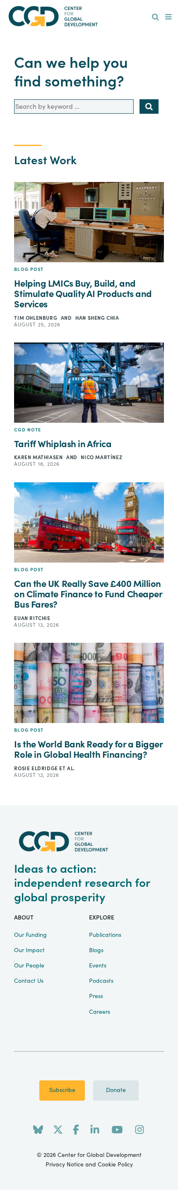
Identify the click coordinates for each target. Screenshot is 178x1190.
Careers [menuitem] (99, 1012)
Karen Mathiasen (39, 457)
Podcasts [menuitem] (101, 981)
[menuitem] (155, 17)
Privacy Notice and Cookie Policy (89, 1164)
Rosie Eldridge (36, 768)
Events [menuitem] (97, 966)
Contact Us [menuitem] (28, 981)
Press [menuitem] (96, 996)
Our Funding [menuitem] (30, 935)
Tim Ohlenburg (36, 318)
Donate (116, 1090)
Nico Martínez (101, 457)
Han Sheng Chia (97, 318)
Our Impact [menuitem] (29, 950)
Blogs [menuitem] (96, 950)
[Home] (89, 16)
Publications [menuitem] (105, 935)
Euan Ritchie (32, 618)
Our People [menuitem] (29, 966)
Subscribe (62, 1090)
